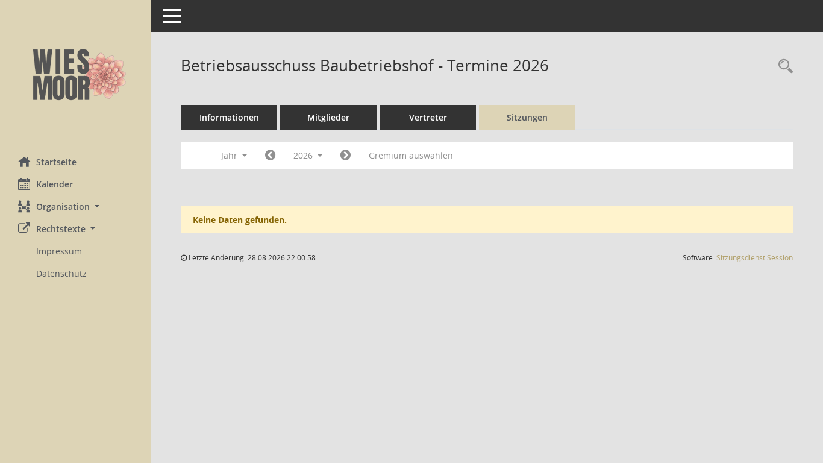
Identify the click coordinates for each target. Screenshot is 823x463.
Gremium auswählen (411, 155)
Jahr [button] (230, 155)
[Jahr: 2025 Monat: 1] (270, 155)
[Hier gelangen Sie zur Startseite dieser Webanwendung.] (75, 74)
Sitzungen (527, 117)
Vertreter (428, 117)
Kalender (54, 184)
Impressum (59, 251)
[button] (75, 206)
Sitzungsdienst (754, 258)
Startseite (56, 162)
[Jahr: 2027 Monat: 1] (345, 155)
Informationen (229, 117)
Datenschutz (61, 273)
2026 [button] (304, 155)
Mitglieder (328, 117)
